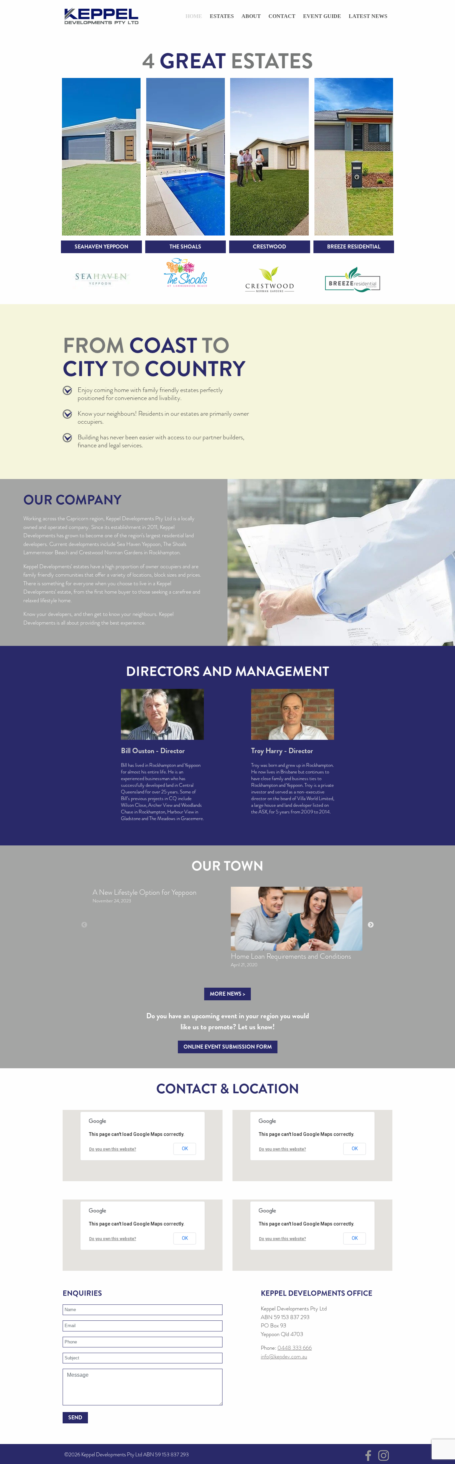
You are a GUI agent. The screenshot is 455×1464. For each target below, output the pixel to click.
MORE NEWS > (227, 994)
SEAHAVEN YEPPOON (101, 246)
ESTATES (222, 16)
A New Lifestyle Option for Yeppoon (145, 892)
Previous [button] (84, 925)
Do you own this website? (112, 1149)
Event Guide (322, 16)
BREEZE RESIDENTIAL (353, 246)
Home (194, 16)
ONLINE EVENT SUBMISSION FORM (228, 1047)
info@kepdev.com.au (284, 1356)
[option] (158, 898)
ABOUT (251, 16)
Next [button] (370, 925)
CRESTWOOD (269, 246)
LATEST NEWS (368, 16)
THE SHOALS (185, 246)
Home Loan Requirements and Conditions (291, 956)
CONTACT (281, 16)
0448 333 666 (294, 1348)
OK (185, 1148)
